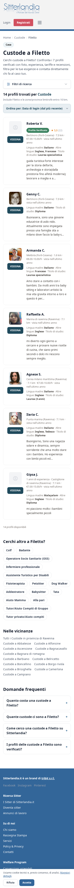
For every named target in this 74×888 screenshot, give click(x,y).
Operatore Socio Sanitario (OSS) (27, 558)
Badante (24, 550)
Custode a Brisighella (17, 669)
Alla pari (38, 600)
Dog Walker (59, 583)
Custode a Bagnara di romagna (24, 654)
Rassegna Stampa (15, 835)
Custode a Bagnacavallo (51, 648)
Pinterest (40, 785)
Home (7, 37)
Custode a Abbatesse (17, 643)
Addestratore (15, 592)
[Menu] (39, 22)
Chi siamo (9, 830)
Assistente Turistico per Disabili (27, 575)
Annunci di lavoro (14, 813)
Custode (19, 37)
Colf (8, 550)
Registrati (23, 22)
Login (6, 22)
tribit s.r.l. (48, 778)
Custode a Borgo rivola (49, 664)
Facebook (9, 785)
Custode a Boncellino (17, 664)
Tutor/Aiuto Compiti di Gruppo (27, 608)
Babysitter (39, 592)
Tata (56, 592)
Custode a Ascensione (17, 648)
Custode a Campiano (17, 674)
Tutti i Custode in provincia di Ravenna (28, 638)
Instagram (25, 785)
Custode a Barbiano (16, 659)
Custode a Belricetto (45, 659)
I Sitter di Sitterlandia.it (18, 802)
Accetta (26, 882)
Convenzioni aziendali (17, 868)
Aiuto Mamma (16, 600)
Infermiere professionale (23, 567)
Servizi (7, 841)
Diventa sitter (12, 807)
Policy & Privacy (13, 846)
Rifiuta (10, 882)
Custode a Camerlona (49, 669)
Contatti (8, 852)
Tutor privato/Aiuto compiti (25, 617)
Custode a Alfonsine (47, 643)
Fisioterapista (15, 583)
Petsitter (38, 583)
